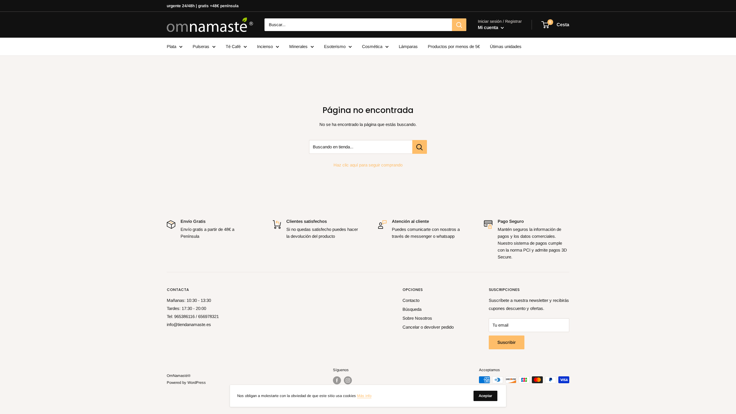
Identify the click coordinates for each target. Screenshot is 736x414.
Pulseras (201, 46)
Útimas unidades (506, 46)
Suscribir (506, 342)
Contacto (410, 300)
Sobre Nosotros (417, 318)
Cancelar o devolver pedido (428, 327)
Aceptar (485, 396)
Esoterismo (335, 46)
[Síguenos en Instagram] (348, 380)
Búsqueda (411, 309)
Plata (171, 46)
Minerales (298, 46)
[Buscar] (459, 24)
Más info (364, 396)
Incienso (265, 46)
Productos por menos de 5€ (454, 46)
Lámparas (408, 46)
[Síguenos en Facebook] (337, 380)
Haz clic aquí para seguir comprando (368, 164)
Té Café (233, 46)
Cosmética (372, 46)
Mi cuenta (488, 27)
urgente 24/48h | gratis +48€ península (203, 5)
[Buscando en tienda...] (419, 147)
